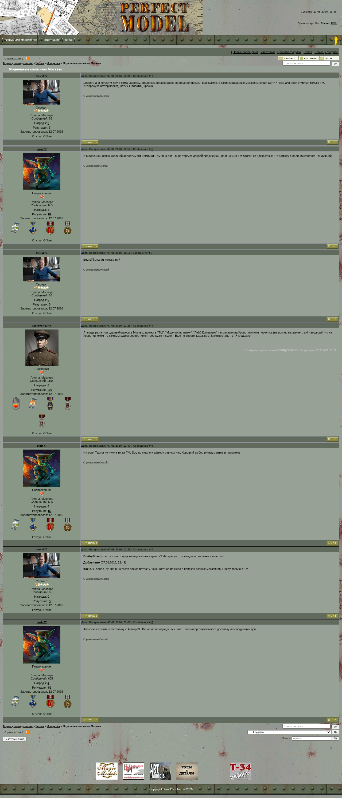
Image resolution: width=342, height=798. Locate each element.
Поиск (308, 52)
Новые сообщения (245, 52)
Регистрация (51, 39)
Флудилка (53, 63)
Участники (268, 52)
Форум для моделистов (21, 39)
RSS (334, 23)
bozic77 (42, 149)
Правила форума (289, 52)
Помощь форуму (326, 52)
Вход (68, 39)
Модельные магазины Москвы (82, 63)
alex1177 (42, 75)
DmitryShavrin (41, 325)
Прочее (40, 63)
